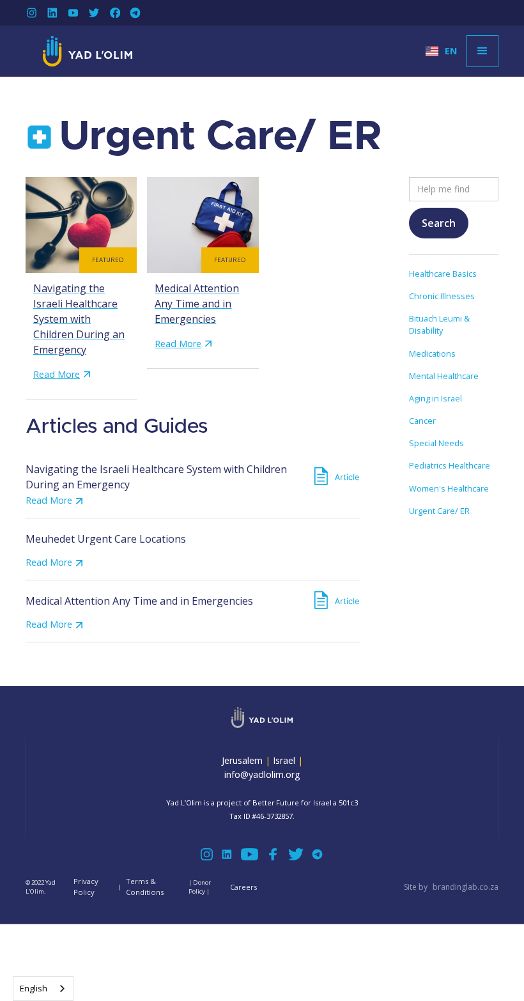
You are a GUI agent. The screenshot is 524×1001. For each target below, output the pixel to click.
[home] (87, 51)
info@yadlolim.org (262, 774)
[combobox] (43, 988)
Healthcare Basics (443, 273)
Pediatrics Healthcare (449, 465)
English (33, 988)
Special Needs (436, 443)
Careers (243, 887)
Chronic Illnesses (442, 296)
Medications (432, 353)
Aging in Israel (435, 398)
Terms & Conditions (145, 886)
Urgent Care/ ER (439, 510)
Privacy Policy (85, 886)
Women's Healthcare (449, 488)
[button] (441, 51)
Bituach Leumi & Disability (439, 324)
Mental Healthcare (444, 376)
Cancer (422, 420)
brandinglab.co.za (465, 886)
